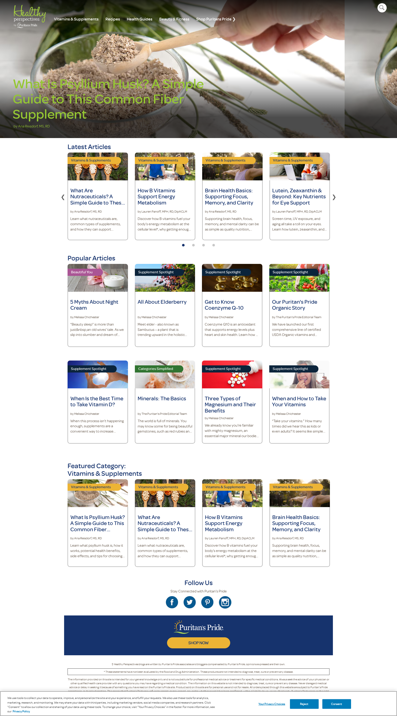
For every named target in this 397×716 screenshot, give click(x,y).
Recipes (112, 19)
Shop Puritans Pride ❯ (216, 19)
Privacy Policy (21, 711)
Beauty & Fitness (174, 19)
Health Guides (139, 19)
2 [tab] (193, 243)
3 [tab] (203, 243)
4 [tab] (213, 243)
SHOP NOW (198, 642)
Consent (336, 704)
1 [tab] (183, 243)
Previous (63, 196)
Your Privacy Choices (271, 704)
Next (334, 196)
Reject (304, 704)
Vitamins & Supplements (76, 19)
